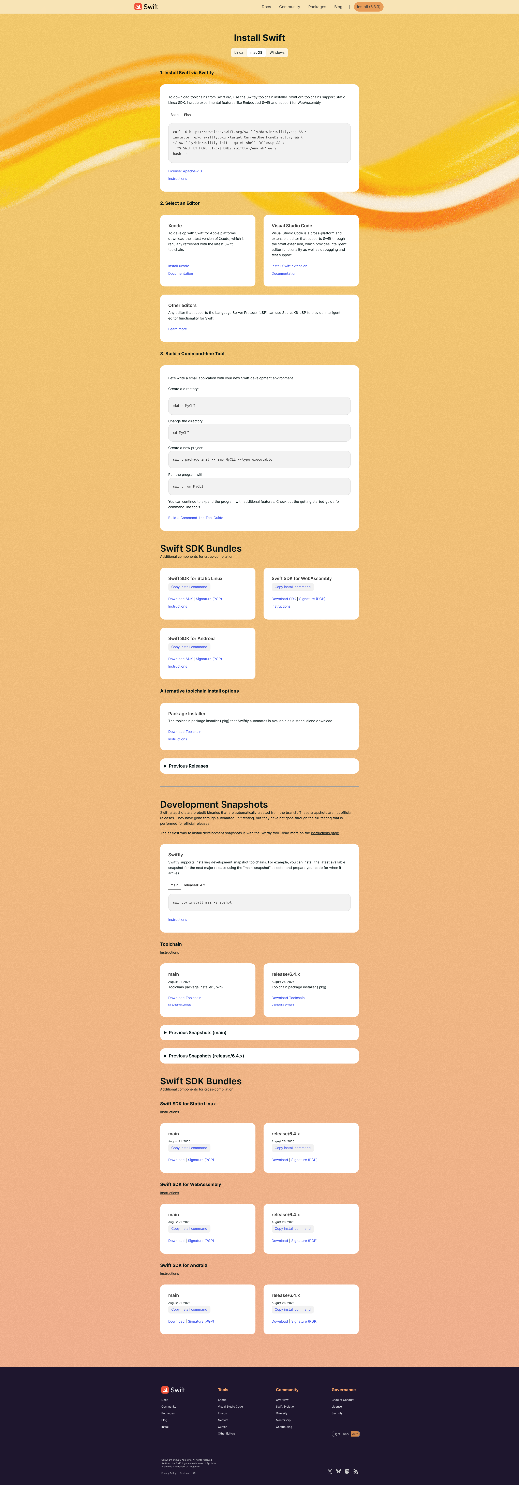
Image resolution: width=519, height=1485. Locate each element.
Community (168, 1406)
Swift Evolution (285, 1406)
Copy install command (189, 587)
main (174, 885)
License (337, 1406)
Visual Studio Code (230, 1406)
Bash (174, 115)
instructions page (325, 833)
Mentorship (283, 1420)
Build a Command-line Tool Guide (195, 518)
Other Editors (226, 1433)
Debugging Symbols (179, 1004)
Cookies (184, 1473)
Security (337, 1413)
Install (165, 1426)
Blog (164, 1420)
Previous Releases (188, 766)
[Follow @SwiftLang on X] (330, 1471)
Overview (282, 1399)
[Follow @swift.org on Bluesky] (338, 1471)
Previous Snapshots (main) (198, 1032)
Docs (164, 1399)
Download (176, 1160)
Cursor (222, 1426)
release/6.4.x (194, 885)
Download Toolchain (184, 732)
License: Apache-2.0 (185, 171)
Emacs (222, 1413)
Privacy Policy (168, 1473)
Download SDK (180, 599)
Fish (187, 115)
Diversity (281, 1413)
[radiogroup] (346, 1434)
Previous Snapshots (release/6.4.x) (206, 1055)
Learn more (177, 329)
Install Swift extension (289, 266)
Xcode (222, 1399)
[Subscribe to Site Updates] (355, 1471)
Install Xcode (178, 266)
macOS (256, 52)
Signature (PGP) (209, 599)
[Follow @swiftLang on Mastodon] (347, 1471)
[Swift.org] (146, 6)
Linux (238, 52)
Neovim (223, 1420)
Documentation (180, 273)
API (194, 1473)
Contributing (284, 1426)
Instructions (177, 179)
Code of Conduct (343, 1399)
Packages (168, 1413)
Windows (277, 52)
